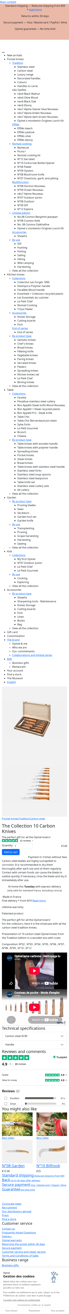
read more (35, 9)
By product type (21, 336)
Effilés (15, 124)
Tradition (17, 63)
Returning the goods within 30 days (23, 1244)
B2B (9, 659)
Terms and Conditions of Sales (20, 1255)
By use (16, 240)
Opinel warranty (12, 1240)
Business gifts (10, 1265)
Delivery (7, 1236)
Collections (19, 278)
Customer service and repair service (24, 1252)
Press (5, 1215)
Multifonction (20, 182)
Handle (9, 1044)
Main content (8, 2)
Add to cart (10, 852)
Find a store (9, 1219)
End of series (20, 328)
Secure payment (12, 1248)
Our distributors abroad (16, 1211)
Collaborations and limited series (32, 655)
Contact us (8, 1229)
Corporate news (12, 1204)
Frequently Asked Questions (19, 1232)
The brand (13, 640)
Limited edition (21, 213)
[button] (64, 41)
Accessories (19, 232)
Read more (39, 900)
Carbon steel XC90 (16, 1036)
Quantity (7, 845)
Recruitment (9, 1207)
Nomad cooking (22, 143)
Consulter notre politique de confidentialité (21, 1300)
